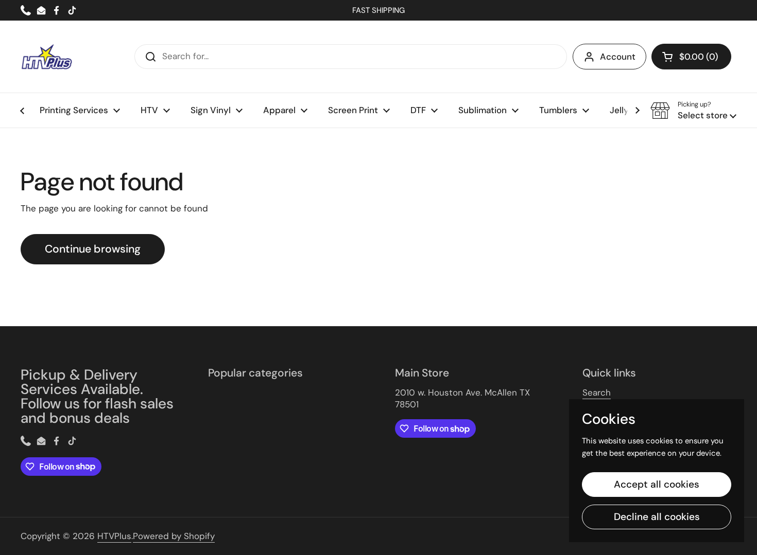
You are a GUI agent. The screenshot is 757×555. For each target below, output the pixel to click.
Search (596, 392)
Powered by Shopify (174, 536)
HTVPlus (114, 536)
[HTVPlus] (46, 56)
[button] (691, 56)
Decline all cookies (657, 516)
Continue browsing (93, 249)
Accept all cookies (656, 484)
